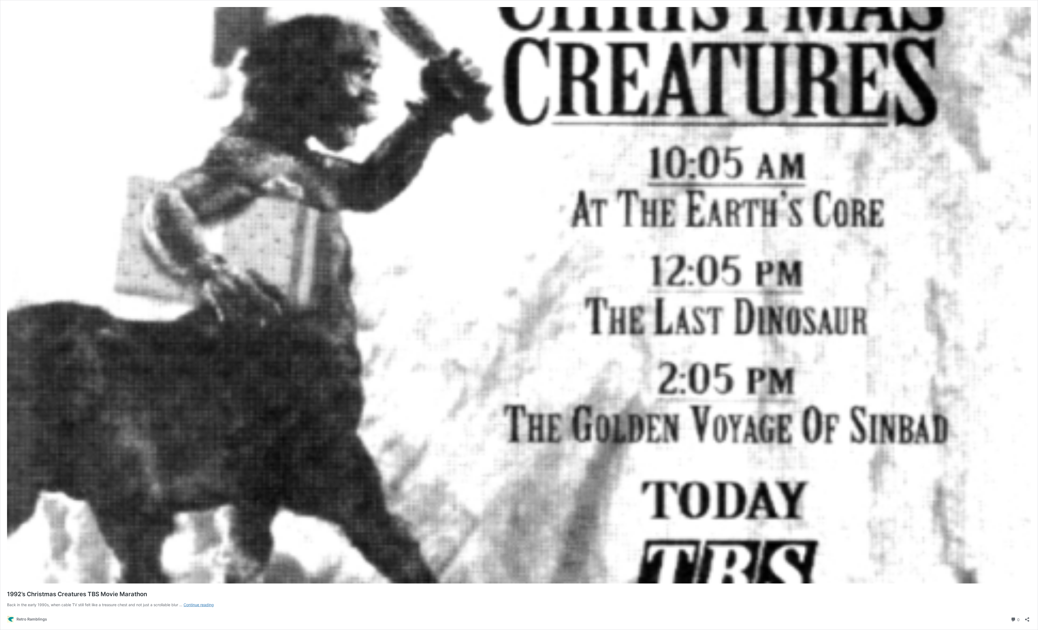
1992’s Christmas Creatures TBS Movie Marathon (77, 594)
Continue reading (199, 604)
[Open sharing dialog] (1027, 617)
